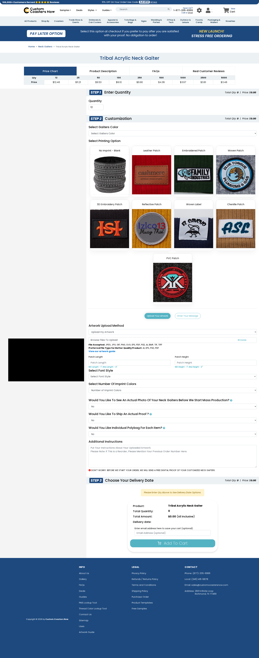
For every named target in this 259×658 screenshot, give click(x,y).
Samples (64, 10)
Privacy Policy (139, 573)
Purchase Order (140, 596)
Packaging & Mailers (214, 21)
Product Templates (142, 602)
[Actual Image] (231, 400)
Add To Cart (175, 543)
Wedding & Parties (156, 21)
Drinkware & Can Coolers (95, 21)
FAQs (82, 585)
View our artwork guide (102, 351)
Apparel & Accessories (113, 21)
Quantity (95, 101)
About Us (84, 573)
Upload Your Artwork (157, 315)
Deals (79, 10)
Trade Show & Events (76, 21)
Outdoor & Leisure (185, 21)
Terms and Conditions (144, 585)
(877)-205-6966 (201, 573)
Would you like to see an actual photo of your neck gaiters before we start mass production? (159, 400)
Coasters (58, 21)
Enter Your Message (187, 315)
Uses (81, 626)
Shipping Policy (140, 591)
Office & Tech (171, 21)
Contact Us (85, 614)
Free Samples (139, 608)
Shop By (45, 21)
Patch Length (96, 356)
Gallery (83, 579)
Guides (106, 10)
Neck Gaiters (45, 46)
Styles (91, 10)
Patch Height (182, 356)
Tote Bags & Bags (130, 21)
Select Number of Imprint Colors (112, 384)
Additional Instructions (105, 441)
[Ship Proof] (151, 414)
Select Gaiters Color (103, 127)
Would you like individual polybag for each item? (126, 428)
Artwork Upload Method (106, 326)
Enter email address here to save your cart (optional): (164, 528)
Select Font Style (101, 370)
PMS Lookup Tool (88, 602)
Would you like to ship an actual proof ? (119, 414)
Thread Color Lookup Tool (93, 608)
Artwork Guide (86, 632)
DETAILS (153, 2)
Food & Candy (199, 21)
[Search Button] (168, 9)
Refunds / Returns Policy (145, 579)
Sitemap (83, 620)
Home (31, 46)
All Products (30, 21)
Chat (190, 12)
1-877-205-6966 (183, 10)
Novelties (230, 21)
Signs (143, 21)
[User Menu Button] (199, 10)
